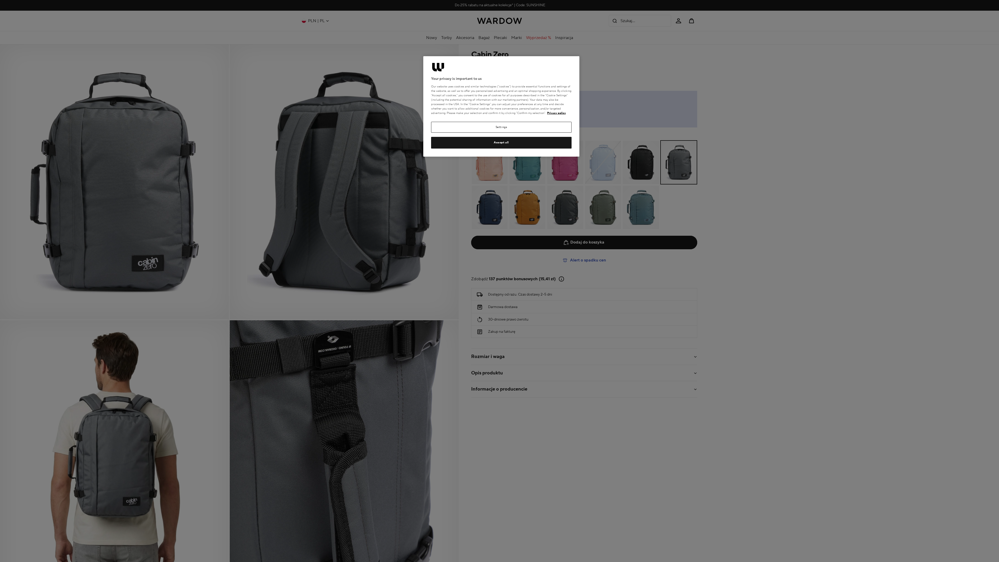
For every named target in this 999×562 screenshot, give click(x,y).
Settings (501, 127)
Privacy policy (556, 113)
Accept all (501, 142)
